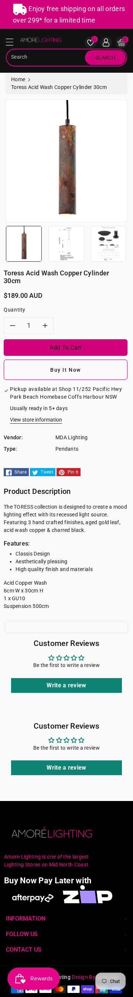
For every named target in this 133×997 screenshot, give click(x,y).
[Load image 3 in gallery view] (109, 243)
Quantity (14, 310)
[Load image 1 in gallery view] (24, 243)
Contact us (23, 949)
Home (18, 79)
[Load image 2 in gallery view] (66, 243)
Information (25, 918)
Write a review (66, 685)
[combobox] (46, 57)
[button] (13, 44)
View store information (36, 420)
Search (105, 58)
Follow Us (22, 934)
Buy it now (65, 370)
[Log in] (106, 42)
